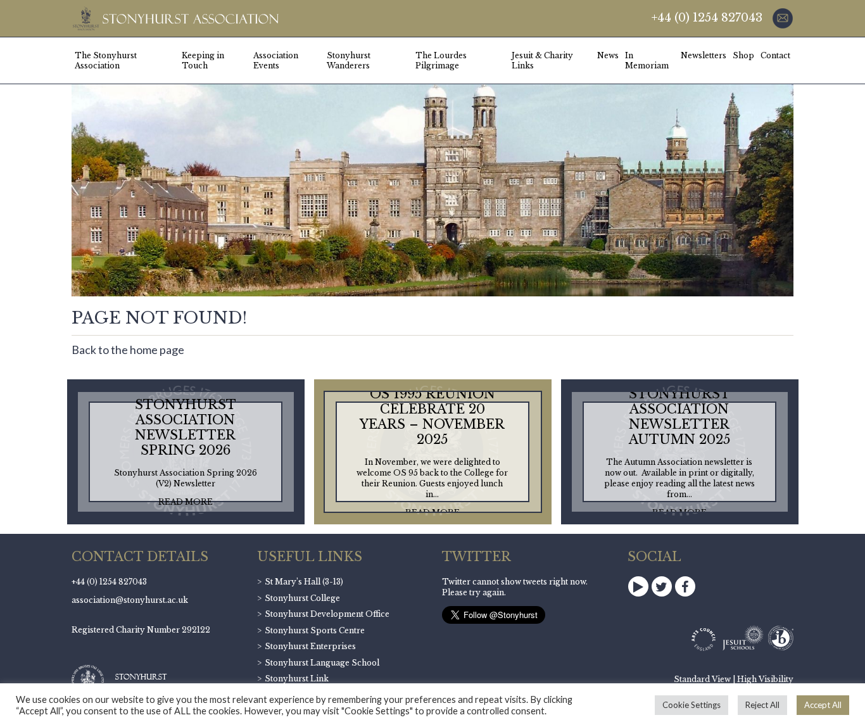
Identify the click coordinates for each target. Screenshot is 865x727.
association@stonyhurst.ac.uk (130, 600)
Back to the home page (128, 350)
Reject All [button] (762, 705)
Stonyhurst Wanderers (348, 60)
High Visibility (765, 679)
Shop (743, 55)
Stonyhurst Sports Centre (315, 630)
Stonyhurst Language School (322, 662)
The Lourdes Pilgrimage (441, 60)
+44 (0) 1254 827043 (707, 18)
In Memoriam (647, 60)
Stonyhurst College (302, 598)
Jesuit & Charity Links (542, 60)
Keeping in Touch (203, 60)
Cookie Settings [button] (691, 705)
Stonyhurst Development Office (327, 614)
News (608, 55)
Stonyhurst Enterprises (310, 646)
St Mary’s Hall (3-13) (304, 581)
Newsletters (703, 55)
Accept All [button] (823, 705)
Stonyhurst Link (297, 678)
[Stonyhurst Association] (175, 18)
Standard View (702, 679)
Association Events (275, 60)
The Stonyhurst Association (106, 60)
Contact (775, 55)
